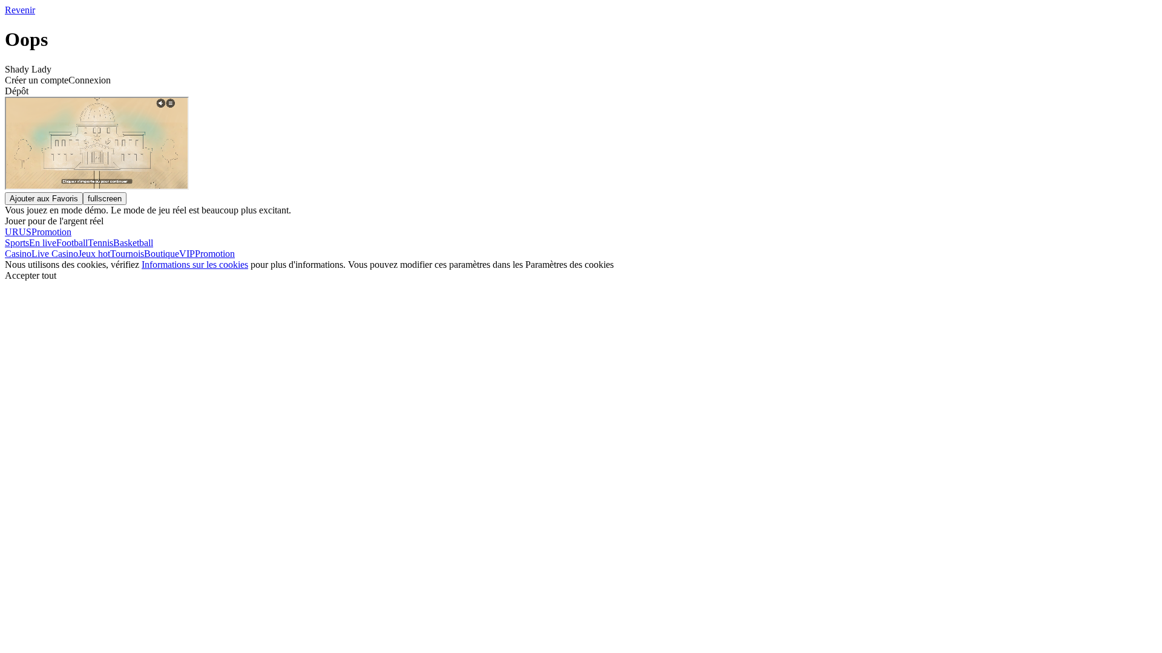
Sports (17, 243)
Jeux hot (94, 254)
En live (42, 243)
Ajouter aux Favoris (44, 198)
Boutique (161, 254)
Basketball (133, 243)
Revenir (20, 10)
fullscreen (105, 198)
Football (72, 243)
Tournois (127, 254)
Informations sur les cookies (195, 264)
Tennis (100, 243)
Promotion (215, 254)
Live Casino (54, 254)
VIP (187, 254)
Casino (18, 254)
